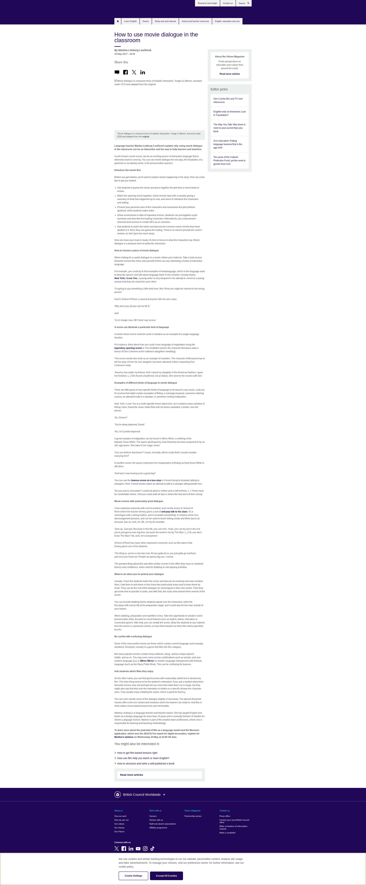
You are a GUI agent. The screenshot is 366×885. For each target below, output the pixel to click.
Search (250, 3)
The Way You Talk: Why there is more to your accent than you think (229, 128)
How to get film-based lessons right (137, 752)
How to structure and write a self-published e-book (145, 763)
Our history (119, 828)
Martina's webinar (123, 737)
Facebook (124, 846)
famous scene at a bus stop (146, 480)
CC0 (119, 136)
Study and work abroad (165, 21)
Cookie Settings (133, 876)
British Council (122, 11)
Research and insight (207, 3)
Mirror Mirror (147, 661)
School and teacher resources (195, 21)
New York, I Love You (125, 278)
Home (117, 21)
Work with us (155, 810)
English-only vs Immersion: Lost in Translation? (229, 113)
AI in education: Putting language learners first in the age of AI (227, 144)
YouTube (139, 846)
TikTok (153, 846)
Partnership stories (192, 816)
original (145, 136)
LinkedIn (131, 846)
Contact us (228, 3)
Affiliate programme (158, 828)
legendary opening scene (128, 348)
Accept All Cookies (166, 876)
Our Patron (119, 832)
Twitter (117, 846)
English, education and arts (227, 21)
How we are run (121, 820)
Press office (224, 816)
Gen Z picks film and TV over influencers (228, 100)
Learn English (130, 21)
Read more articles (131, 774)
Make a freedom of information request (233, 827)
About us (118, 810)
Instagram (146, 846)
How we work (120, 816)
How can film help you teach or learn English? (143, 758)
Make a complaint (227, 833)
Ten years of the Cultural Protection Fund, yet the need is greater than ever (229, 160)
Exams (146, 21)
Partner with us (156, 820)
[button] (183, 794)
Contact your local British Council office (234, 821)
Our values (119, 824)
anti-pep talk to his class (174, 511)
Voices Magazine (192, 810)
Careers (153, 816)
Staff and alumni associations (162, 824)
